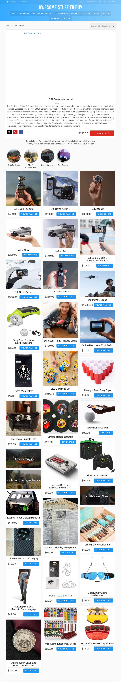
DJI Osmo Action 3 (60, 209)
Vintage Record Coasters (60, 437)
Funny (97, 13)
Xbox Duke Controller (97, 475)
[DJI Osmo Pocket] (60, 275)
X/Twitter (24, 2)
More (66, 18)
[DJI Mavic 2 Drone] (97, 284)
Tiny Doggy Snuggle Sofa (23, 439)
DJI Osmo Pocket (61, 291)
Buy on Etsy (67, 442)
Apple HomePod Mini (97, 427)
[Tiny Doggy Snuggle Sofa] (23, 418)
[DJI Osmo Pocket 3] (23, 188)
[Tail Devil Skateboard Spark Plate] (97, 623)
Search (80, 2)
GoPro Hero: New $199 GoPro (97, 345)
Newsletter (91, 2)
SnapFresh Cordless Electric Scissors (23, 341)
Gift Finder (24, 13)
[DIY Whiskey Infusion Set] (97, 524)
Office (106, 13)
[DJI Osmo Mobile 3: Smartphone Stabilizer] (97, 237)
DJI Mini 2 (60, 250)
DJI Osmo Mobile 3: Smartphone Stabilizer (97, 259)
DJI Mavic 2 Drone (97, 300)
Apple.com (105, 433)
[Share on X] (9, 132)
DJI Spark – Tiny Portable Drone (60, 340)
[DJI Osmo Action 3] (60, 188)
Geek (88, 13)
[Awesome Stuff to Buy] (60, 7)
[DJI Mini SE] (23, 233)
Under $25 (55, 18)
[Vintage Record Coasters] (60, 416)
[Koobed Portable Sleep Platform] (23, 503)
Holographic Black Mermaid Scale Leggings (23, 608)
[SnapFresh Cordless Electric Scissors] (23, 319)
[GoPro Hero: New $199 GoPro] (97, 326)
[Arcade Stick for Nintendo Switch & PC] (60, 464)
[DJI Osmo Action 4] (31, 65)
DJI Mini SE (23, 249)
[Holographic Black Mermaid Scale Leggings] (23, 586)
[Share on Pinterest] (15, 132)
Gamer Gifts (77, 13)
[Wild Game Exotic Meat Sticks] (60, 623)
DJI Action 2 (97, 209)
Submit (111, 2)
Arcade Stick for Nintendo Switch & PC (60, 486)
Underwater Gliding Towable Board (97, 594)
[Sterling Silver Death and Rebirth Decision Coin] (23, 640)
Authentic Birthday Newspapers (60, 547)
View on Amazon (28, 214)
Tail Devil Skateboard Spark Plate (97, 643)
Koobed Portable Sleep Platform (23, 517)
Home (7, 26)
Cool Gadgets (61, 13)
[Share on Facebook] (21, 132)
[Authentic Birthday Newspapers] (60, 521)
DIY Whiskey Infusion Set (97, 544)
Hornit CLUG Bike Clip (60, 595)
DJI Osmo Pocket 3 (23, 209)
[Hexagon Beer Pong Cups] (97, 372)
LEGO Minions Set (60, 388)
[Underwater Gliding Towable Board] (97, 572)
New (13, 13)
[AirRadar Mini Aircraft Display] (23, 542)
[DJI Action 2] (97, 188)
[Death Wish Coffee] (23, 370)
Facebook (12, 2)
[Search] (113, 26)
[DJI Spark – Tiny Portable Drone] (60, 320)
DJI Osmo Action (23, 292)
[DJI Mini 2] (60, 233)
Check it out (101, 133)
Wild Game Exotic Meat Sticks (60, 643)
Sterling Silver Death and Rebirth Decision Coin (23, 664)
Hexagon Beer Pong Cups (97, 390)
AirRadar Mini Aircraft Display (23, 558)
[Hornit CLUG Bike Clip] (60, 575)
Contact (102, 2)
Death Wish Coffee (23, 391)
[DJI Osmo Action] (23, 274)
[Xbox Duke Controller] (97, 455)
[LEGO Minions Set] (60, 368)
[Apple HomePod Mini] (97, 413)
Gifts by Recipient (41, 13)
